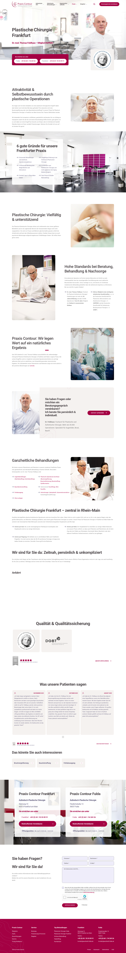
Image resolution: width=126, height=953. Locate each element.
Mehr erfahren (102, 661)
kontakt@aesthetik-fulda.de (85, 941)
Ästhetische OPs (39, 4)
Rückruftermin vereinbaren (32, 824)
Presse (89, 949)
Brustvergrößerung (46, 479)
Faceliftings (52, 487)
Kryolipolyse (57, 941)
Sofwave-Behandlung (60, 936)
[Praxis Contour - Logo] (22, 4)
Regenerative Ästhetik (63, 4)
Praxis (73, 4)
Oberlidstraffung (19, 479)
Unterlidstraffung (29, 479)
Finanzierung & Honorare (38, 934)
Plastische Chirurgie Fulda (61, 931)
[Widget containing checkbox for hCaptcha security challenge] (75, 897)
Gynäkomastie (45, 483)
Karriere (14, 939)
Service (34, 927)
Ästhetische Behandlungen (51, 4)
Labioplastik (52, 492)
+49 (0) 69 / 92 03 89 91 (53, 61)
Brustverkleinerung (46, 481)
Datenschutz (105, 949)
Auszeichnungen (16, 936)
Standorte (15, 931)
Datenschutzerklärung (88, 892)
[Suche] (94, 4)
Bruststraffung (56, 481)
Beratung (33, 931)
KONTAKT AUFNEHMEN (97, 413)
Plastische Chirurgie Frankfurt (62, 934)
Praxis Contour (17, 927)
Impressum (96, 949)
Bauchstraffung (45, 763)
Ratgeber (82, 4)
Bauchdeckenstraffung (20, 487)
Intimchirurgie (44, 492)
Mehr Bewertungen (103, 743)
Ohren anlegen (18, 498)
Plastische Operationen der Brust (50, 477)
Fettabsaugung (18, 492)
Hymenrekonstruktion (63, 492)
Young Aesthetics (17, 941)
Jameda (32, 366)
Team (13, 934)
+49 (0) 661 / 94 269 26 (26, 61)
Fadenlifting (57, 939)
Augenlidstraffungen (20, 477)
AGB (113, 949)
